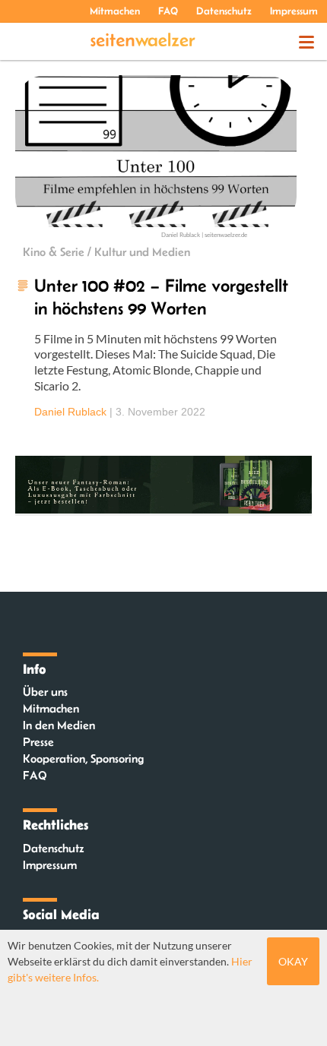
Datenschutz (224, 11)
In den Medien (59, 725)
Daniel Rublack (70, 412)
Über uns (45, 691)
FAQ (168, 11)
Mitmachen (115, 11)
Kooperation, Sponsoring (83, 758)
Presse (38, 741)
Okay (293, 961)
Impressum (294, 11)
